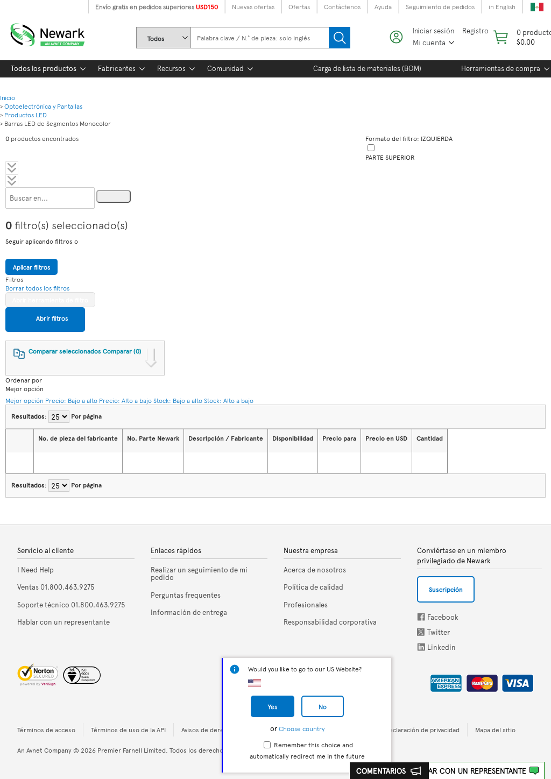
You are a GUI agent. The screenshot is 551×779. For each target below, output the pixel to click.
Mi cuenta (429, 42)
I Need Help (35, 569)
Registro (475, 31)
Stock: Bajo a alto (177, 400)
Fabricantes (117, 68)
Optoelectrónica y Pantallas (43, 106)
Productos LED (25, 114)
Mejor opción (24, 400)
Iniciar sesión (433, 31)
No (323, 706)
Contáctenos (342, 6)
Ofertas (299, 6)
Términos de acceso (46, 729)
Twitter (422, 631)
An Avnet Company (44, 750)
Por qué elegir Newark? (47, 84)
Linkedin (421, 646)
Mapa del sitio (495, 729)
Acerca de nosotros (315, 569)
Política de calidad (313, 587)
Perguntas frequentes (186, 595)
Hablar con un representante (468, 771)
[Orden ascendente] (44, 462)
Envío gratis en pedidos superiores (156, 6)
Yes (272, 706)
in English (502, 6)
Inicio (7, 97)
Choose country (301, 728)
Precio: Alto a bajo (125, 400)
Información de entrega (189, 612)
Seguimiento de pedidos (440, 6)
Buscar (339, 37)
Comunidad (225, 68)
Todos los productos (43, 68)
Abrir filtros (51, 318)
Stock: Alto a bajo (228, 400)
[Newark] (60, 32)
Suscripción (446, 589)
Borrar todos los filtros (37, 288)
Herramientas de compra (500, 68)
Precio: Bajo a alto (71, 400)
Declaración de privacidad (422, 729)
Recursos (171, 68)
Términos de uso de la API (128, 729)
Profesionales (306, 604)
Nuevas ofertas (253, 6)
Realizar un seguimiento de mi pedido (199, 574)
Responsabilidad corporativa (330, 622)
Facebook (421, 616)
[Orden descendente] (57, 462)
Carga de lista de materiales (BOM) (367, 68)
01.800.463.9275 (56, 587)
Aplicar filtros (31, 267)
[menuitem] (43, 69)
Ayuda (383, 6)
